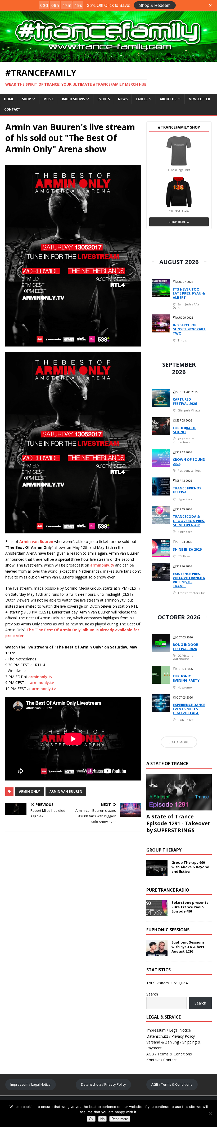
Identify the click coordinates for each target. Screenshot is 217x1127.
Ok (91, 1119)
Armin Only (29, 791)
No (102, 1119)
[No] (210, 1113)
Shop (26, 99)
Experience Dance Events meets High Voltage (189, 708)
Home (9, 99)
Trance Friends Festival (187, 490)
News (123, 99)
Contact (12, 109)
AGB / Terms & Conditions (169, 1053)
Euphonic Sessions (167, 930)
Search (152, 994)
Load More (179, 742)
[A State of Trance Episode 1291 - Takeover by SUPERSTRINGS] (179, 807)
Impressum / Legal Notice (168, 1030)
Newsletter (199, 99)
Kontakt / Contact (161, 1059)
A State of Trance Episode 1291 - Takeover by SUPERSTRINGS (178, 823)
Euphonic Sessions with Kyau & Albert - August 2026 (189, 947)
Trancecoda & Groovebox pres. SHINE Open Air (189, 520)
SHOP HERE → (179, 222)
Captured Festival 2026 (185, 401)
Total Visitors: (158, 982)
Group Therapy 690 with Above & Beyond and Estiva (190, 867)
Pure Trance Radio (167, 890)
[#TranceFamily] (108, 58)
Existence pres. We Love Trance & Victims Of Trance (189, 580)
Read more (119, 1119)
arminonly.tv (102, 565)
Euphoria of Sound (184, 430)
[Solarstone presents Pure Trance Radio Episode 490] (157, 912)
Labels (141, 99)
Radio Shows (73, 99)
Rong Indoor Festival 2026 (185, 646)
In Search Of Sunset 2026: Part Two (189, 329)
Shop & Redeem (154, 5)
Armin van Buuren (65, 791)
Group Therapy (164, 850)
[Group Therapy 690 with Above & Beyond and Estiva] (157, 873)
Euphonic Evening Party (186, 678)
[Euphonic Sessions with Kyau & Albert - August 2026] (157, 952)
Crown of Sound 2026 (189, 461)
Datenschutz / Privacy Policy (170, 1036)
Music (48, 99)
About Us (168, 99)
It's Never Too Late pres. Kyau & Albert (189, 293)
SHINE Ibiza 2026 (187, 549)
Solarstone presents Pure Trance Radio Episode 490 (189, 907)
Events (103, 99)
